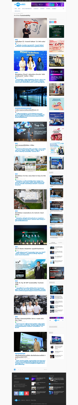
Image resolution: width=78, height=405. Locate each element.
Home (23, 0)
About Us (26, 0)
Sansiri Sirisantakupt (58, 183)
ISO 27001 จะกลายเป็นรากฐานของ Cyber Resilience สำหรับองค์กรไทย (59, 306)
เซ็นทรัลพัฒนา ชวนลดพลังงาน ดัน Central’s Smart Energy (29, 213)
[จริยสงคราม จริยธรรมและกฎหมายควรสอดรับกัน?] (56, 205)
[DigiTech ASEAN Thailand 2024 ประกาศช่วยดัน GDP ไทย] (34, 379)
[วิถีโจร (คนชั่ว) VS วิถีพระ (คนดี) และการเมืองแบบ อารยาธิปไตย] (56, 192)
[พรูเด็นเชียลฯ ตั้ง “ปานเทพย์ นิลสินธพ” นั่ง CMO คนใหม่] (30, 28)
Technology (36, 8)
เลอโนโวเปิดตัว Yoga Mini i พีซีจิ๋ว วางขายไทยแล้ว (59, 352)
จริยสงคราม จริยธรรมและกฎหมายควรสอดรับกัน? (56, 212)
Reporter (17, 250)
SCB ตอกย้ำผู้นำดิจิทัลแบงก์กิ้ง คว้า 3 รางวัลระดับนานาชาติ (58, 256)
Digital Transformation (26, 8)
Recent (60, 242)
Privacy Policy (33, 400)
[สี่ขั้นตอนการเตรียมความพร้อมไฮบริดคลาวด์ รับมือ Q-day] (56, 290)
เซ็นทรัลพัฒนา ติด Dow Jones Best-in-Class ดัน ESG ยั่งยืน (30, 176)
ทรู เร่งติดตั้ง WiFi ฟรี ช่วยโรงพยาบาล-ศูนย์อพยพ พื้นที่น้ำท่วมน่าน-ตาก (58, 247)
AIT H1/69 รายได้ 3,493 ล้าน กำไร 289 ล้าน (40, 383)
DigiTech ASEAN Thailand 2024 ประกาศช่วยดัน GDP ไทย (40, 378)
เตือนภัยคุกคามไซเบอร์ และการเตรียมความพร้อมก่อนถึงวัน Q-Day (56, 224)
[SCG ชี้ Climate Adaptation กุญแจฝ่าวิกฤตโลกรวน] (30, 235)
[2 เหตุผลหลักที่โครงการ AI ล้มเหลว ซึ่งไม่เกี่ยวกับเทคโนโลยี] (56, 180)
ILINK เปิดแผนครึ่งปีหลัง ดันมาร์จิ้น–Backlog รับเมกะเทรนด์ (59, 261)
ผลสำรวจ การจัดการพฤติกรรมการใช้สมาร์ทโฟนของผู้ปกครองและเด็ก (59, 387)
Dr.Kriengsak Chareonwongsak (55, 196)
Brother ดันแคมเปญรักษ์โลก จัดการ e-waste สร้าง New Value (29, 319)
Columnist (54, 8)
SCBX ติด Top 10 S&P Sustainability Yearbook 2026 (29, 283)
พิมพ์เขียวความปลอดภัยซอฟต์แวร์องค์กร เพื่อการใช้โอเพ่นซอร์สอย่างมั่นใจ (59, 311)
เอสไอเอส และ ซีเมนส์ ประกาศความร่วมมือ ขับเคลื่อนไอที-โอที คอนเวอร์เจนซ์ (41, 392)
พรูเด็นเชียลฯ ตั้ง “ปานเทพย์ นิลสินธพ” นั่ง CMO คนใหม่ (30, 41)
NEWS (19, 8)
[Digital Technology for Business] (20, 4)
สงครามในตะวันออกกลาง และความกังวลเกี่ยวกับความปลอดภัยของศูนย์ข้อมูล (56, 237)
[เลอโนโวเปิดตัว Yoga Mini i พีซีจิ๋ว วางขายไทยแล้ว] (52, 352)
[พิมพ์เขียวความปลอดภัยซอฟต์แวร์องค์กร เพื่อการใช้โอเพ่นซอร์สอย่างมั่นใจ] (52, 311)
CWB (17, 43)
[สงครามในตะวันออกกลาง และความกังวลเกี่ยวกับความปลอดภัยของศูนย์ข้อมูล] (56, 231)
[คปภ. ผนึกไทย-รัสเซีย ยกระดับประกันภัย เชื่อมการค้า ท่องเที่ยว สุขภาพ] (52, 252)
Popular (53, 242)
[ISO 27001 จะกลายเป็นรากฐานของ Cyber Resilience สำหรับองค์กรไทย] (52, 306)
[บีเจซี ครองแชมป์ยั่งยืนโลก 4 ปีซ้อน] (30, 132)
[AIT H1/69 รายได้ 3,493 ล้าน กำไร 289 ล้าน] (34, 383)
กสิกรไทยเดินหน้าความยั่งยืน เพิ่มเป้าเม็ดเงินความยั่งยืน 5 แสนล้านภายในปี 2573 (30, 356)
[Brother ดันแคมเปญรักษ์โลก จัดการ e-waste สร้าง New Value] (30, 305)
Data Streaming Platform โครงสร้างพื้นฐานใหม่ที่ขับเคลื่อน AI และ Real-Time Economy (59, 392)
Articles (25, 111)
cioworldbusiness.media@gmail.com (22, 385)
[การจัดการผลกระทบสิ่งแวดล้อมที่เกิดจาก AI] (30, 96)
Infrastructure (28, 111)
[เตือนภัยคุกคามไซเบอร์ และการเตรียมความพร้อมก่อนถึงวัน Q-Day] (56, 218)
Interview (42, 8)
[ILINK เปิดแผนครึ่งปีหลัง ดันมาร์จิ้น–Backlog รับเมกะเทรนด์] (52, 262)
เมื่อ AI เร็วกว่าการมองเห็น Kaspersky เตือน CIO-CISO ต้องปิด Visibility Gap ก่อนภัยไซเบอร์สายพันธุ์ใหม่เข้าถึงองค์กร (59, 297)
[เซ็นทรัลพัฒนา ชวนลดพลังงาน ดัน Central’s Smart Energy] (30, 199)
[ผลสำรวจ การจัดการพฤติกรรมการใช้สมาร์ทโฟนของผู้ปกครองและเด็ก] (51, 388)
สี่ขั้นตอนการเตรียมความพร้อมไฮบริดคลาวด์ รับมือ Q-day (56, 292)
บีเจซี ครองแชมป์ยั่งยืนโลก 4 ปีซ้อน (24, 145)
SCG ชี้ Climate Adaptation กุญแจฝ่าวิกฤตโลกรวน (29, 248)
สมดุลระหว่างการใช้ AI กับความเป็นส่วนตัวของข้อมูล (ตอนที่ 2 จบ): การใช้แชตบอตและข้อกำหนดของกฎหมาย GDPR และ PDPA (59, 379)
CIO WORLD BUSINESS (21, 386)
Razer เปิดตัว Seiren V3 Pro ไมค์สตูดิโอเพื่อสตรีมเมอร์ (59, 356)
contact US (28, 400)
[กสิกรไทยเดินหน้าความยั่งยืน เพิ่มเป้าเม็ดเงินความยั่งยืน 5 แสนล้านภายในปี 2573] (30, 342)
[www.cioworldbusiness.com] (17, 400)
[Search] (63, 8)
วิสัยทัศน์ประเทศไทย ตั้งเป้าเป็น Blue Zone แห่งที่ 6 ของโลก (56, 383)
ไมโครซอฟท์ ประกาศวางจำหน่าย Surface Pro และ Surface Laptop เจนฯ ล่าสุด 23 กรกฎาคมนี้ (58, 347)
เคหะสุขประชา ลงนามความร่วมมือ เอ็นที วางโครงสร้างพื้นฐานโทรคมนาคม (41, 387)
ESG (16, 353)
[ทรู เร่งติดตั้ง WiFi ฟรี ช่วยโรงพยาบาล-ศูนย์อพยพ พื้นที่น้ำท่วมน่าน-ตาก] (52, 247)
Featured (48, 8)
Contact (30, 0)
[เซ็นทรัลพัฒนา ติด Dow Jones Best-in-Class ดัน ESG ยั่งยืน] (30, 164)
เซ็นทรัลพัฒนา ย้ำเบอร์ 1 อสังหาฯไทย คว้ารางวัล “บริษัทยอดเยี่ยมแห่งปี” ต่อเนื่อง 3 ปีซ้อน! (30, 75)
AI (51, 182)
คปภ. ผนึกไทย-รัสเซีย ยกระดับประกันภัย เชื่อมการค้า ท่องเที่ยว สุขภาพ (58, 252)
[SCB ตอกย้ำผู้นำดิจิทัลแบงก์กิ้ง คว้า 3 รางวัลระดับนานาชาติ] (52, 257)
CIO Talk (58, 182)
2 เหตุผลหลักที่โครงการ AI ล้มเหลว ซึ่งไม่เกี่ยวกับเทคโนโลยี (56, 186)
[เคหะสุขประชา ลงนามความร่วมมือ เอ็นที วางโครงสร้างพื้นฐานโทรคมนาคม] (34, 388)
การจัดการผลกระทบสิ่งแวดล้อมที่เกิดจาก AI (26, 110)
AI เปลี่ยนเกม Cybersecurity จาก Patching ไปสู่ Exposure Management (59, 302)
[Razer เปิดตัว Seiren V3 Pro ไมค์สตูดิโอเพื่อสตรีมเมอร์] (52, 356)
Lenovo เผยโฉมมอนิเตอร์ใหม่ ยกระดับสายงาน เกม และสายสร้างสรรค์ (56, 343)
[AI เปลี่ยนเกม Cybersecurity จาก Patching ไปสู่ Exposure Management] (52, 302)
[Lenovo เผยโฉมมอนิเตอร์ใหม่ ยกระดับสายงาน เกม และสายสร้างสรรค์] (56, 340)
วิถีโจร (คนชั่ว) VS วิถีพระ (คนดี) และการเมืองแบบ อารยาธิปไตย (56, 199)
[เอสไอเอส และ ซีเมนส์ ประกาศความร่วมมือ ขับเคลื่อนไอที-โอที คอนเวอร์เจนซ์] (34, 392)
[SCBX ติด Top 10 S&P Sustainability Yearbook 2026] (30, 269)
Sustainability (32, 111)
